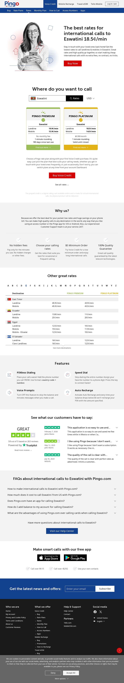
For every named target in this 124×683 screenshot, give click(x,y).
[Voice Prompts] (9, 392)
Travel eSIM (39, 650)
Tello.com (67, 623)
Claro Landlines (19, 343)
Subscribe (105, 588)
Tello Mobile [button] (96, 4)
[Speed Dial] (67, 374)
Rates (39, 621)
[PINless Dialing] (9, 374)
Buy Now (73, 63)
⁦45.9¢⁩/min (56, 303)
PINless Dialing (26, 372)
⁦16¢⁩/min (56, 340)
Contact (67, 614)
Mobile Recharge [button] (66, 4)
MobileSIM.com (70, 626)
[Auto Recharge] (67, 392)
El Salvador (17, 336)
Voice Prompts (25, 390)
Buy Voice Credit (62, 175)
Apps (83, 10)
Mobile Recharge (41, 637)
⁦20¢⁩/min (88, 317)
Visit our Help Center (62, 531)
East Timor (17, 299)
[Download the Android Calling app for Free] (75, 557)
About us (9, 624)
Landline (16, 303)
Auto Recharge (84, 390)
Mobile (15, 306)
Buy (9, 10)
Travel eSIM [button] (82, 4)
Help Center (68, 611)
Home (8, 611)
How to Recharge (44, 647)
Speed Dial (81, 372)
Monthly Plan (40, 10)
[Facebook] (95, 612)
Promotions (41, 643)
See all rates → (62, 184)
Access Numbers (70, 10)
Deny (53, 673)
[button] (50, 4)
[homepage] (12, 4)
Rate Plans (18, 10)
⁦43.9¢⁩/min (89, 303)
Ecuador (16, 310)
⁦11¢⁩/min (88, 314)
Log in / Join (112, 4)
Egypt (14, 322)
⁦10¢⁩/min (88, 326)
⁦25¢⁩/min (56, 317)
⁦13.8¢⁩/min (56, 314)
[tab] (7, 285)
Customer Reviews (13, 627)
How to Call (54, 10)
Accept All (70, 673)
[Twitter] (101, 612)
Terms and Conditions (14, 621)
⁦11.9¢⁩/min (89, 329)
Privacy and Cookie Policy (16, 617)
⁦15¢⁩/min (56, 329)
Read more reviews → (23, 450)
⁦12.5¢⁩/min (56, 326)
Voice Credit (39, 611)
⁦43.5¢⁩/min (89, 306)
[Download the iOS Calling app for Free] (48, 557)
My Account (10, 614)
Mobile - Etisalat (19, 332)
